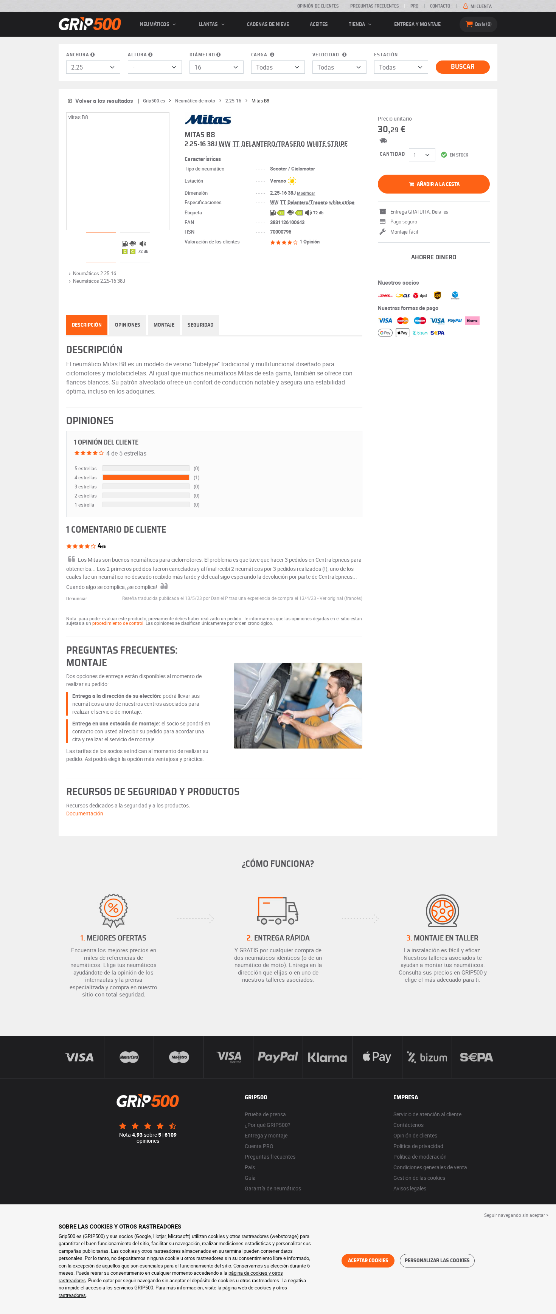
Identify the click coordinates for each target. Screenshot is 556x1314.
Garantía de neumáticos (273, 1188)
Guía (250, 1177)
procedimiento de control (117, 623)
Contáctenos (408, 1124)
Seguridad (200, 325)
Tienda (357, 24)
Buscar (463, 67)
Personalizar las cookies (437, 1260)
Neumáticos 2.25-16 (94, 273)
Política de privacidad (418, 1146)
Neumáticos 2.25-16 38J (99, 280)
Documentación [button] (84, 813)
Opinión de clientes (318, 6)
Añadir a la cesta (438, 184)
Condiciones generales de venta (430, 1167)
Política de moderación (420, 1156)
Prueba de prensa (265, 1114)
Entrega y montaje (417, 24)
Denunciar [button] (76, 598)
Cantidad (392, 154)
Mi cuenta (480, 6)
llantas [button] (209, 24)
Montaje (164, 325)
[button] (341, 598)
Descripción (87, 325)
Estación (386, 55)
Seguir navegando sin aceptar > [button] (516, 1215)
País (250, 1167)
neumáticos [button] (155, 24)
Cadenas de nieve (268, 24)
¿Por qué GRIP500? (267, 1124)
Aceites (319, 24)
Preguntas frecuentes (374, 6)
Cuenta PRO (259, 1146)
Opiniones (127, 325)
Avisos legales (409, 1188)
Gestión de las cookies (419, 1177)
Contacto (440, 6)
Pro (414, 6)
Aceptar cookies (368, 1260)
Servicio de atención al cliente (427, 1114)
